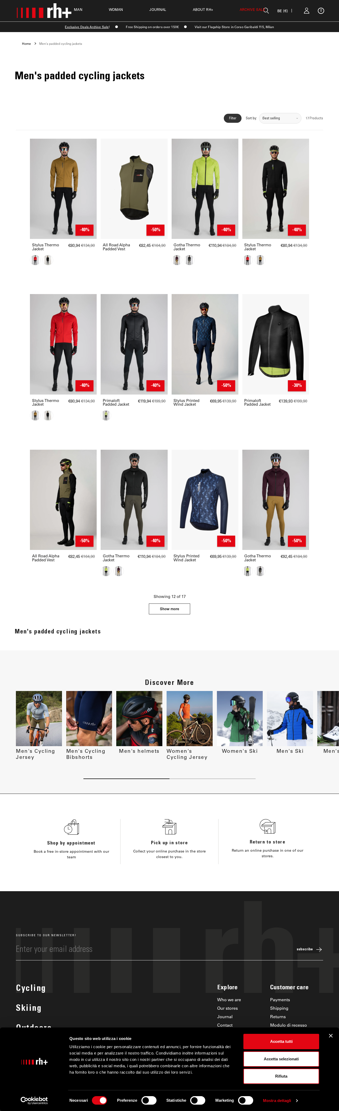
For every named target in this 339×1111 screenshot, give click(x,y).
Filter (232, 118)
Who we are (229, 999)
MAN (78, 9)
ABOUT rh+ (203, 9)
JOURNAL (157, 9)
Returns (278, 1016)
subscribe (305, 949)
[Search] (266, 10)
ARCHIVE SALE (252, 9)
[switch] (149, 1100)
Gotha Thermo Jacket (186, 247)
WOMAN (116, 9)
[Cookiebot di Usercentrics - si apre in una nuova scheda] (34, 1101)
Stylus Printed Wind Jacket (186, 402)
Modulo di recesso (288, 1025)
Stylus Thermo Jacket (45, 247)
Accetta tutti (281, 1041)
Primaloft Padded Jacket (116, 402)
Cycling (31, 989)
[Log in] (307, 10)
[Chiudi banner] (331, 1036)
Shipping (279, 1008)
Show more (169, 608)
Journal (225, 1016)
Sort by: (251, 118)
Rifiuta (281, 1076)
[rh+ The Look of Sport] (44, 10)
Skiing (29, 1009)
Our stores (227, 1008)
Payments (280, 999)
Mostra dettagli (277, 1100)
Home (26, 43)
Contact (225, 1025)
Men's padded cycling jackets (60, 43)
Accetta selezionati (281, 1059)
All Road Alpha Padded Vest (116, 247)
